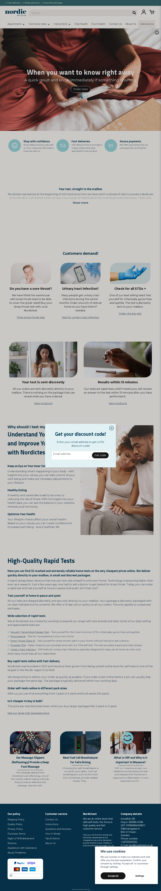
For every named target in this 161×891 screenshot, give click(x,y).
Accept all (113, 876)
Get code (100, 455)
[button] (111, 428)
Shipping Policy (16, 819)
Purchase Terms (16, 833)
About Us (50, 843)
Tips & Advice (52, 838)
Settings (139, 876)
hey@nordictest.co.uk (141, 845)
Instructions (51, 824)
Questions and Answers (58, 829)
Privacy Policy (15, 829)
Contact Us (51, 819)
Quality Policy (15, 824)
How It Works (52, 833)
